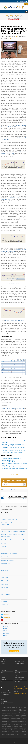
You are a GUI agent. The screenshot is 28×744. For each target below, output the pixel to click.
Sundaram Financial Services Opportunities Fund (12, 408)
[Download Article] (10, 38)
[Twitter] (26, 1)
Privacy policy (3, 670)
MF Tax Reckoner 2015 (5, 608)
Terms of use (3, 675)
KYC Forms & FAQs (5, 567)
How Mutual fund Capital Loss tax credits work (12, 452)
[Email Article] (8, 38)
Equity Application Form (5, 594)
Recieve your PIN (4, 570)
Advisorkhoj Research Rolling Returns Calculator (15, 320)
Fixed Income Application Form (7, 597)
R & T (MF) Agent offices (5, 692)
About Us (3, 661)
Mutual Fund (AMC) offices (6, 690)
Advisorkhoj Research (15, 171)
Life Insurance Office (5, 694)
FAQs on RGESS (4, 577)
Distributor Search (18, 684)
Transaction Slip (4, 601)
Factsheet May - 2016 (5, 604)
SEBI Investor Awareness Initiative (7, 560)
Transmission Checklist (5, 591)
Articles (16, 665)
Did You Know (4, 701)
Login (18, 1)
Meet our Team (4, 665)
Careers (2, 668)
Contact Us (3, 663)
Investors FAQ (3, 677)
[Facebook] (24, 1)
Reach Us (6, 635)
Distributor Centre (8, 630)
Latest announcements (19, 677)
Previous (12, 474)
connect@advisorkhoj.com (20, 693)
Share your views (4, 587)
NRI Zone (6, 628)
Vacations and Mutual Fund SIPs (9, 462)
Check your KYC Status (5, 563)
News (16, 670)
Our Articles (3, 543)
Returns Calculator (4, 556)
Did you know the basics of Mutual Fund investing (13, 450)
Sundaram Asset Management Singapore (9, 553)
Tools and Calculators (19, 663)
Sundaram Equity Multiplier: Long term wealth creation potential (13, 539)
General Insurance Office (6, 696)
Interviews (17, 668)
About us (6, 626)
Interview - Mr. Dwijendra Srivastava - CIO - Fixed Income (12, 516)
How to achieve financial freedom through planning (13, 466)
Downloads (6, 633)
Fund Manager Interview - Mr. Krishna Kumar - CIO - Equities (13, 531)
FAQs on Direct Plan (5, 580)
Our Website (3, 546)
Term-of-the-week (18, 679)
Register (21, 1)
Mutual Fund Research (19, 661)
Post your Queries (18, 672)
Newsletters (3, 681)
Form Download (4, 703)
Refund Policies (18, 681)
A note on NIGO (4, 573)
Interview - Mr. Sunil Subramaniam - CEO (9, 519)
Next (17, 474)
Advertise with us (4, 684)
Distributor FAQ (4, 679)
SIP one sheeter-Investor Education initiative (9, 550)
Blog (16, 675)
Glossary (3, 699)
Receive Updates (4, 584)
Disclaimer (3, 672)
